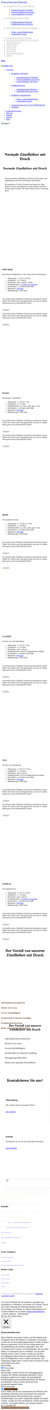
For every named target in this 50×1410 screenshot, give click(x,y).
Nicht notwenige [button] (7, 1386)
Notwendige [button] (6, 1365)
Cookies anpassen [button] (9, 1314)
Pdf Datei (20, 289)
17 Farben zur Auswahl (28, 284)
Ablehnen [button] (24, 1314)
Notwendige (9, 1368)
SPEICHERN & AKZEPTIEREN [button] (15, 1408)
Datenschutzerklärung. (36, 1311)
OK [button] (19, 1314)
